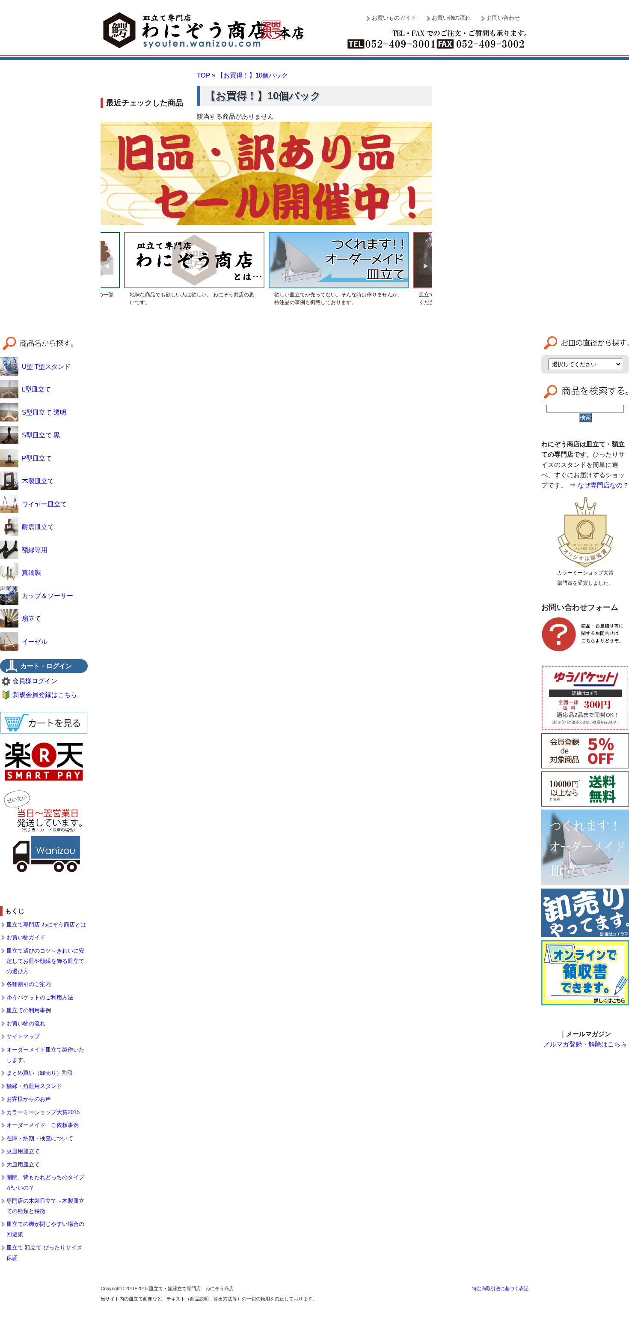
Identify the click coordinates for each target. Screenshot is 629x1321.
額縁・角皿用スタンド (34, 1086)
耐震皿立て (38, 526)
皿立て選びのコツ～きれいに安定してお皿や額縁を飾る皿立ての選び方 (45, 960)
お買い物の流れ (451, 18)
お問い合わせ (503, 18)
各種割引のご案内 (28, 984)
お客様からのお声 (28, 1099)
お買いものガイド (394, 18)
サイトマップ (23, 1036)
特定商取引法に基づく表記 (500, 1288)
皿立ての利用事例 (28, 1010)
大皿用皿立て (23, 1164)
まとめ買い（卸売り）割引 (39, 1073)
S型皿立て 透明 (44, 412)
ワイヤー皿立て (44, 504)
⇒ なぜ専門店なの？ (599, 485)
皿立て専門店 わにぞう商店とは (46, 924)
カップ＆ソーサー (47, 595)
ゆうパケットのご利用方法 (39, 997)
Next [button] (425, 266)
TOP (203, 75)
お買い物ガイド (25, 937)
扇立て (31, 618)
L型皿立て (36, 389)
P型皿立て (37, 458)
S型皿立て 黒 (41, 435)
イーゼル (34, 641)
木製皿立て (38, 480)
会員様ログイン (34, 680)
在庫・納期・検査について (39, 1138)
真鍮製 (31, 572)
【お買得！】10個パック (252, 75)
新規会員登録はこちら (45, 694)
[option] (194, 270)
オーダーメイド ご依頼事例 (42, 1125)
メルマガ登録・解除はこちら (585, 1044)
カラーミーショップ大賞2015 (43, 1112)
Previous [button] (107, 266)
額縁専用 (34, 549)
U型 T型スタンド (46, 366)
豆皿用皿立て (23, 1151)
